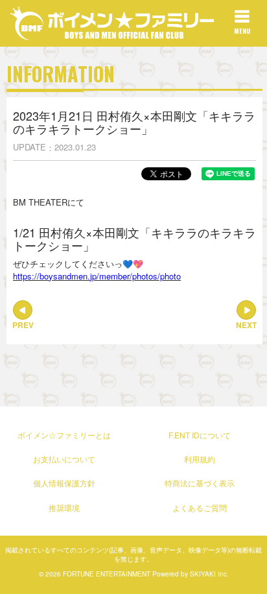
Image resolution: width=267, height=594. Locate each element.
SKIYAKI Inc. (209, 573)
